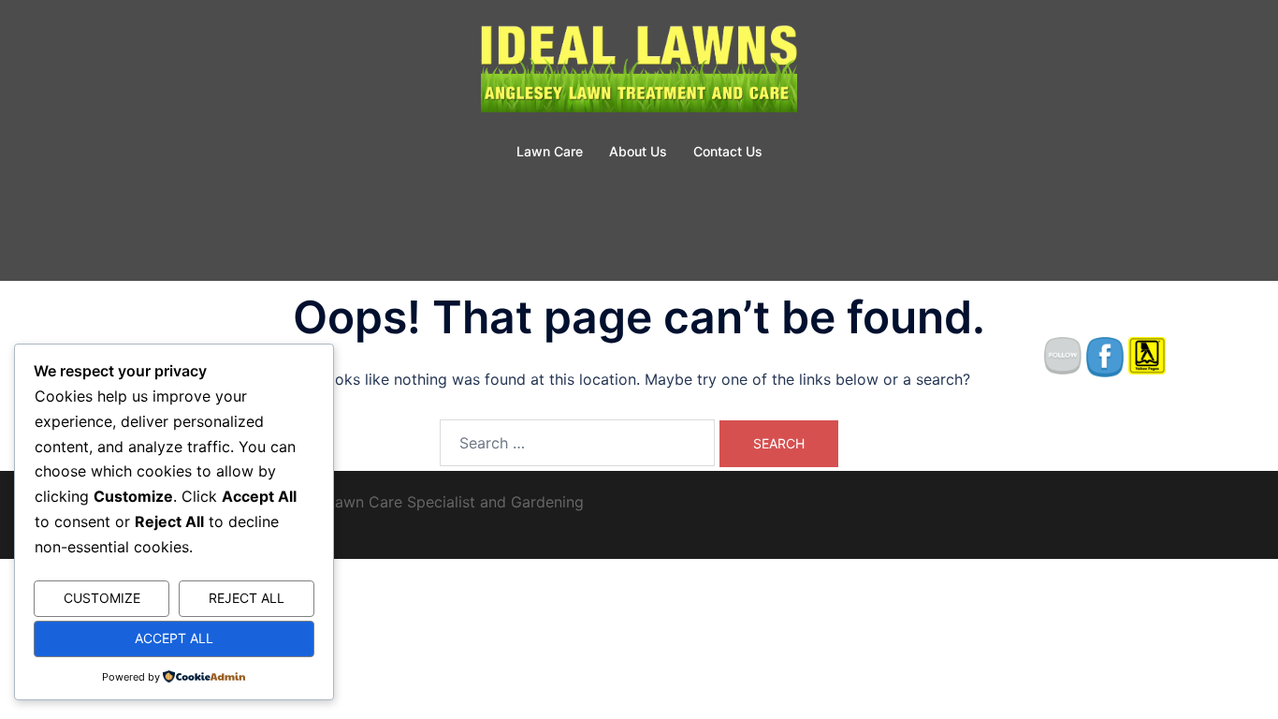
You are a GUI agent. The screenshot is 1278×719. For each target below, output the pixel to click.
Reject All (246, 598)
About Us (638, 151)
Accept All (174, 638)
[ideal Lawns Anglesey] (639, 71)
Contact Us (727, 151)
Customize (102, 598)
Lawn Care (549, 151)
